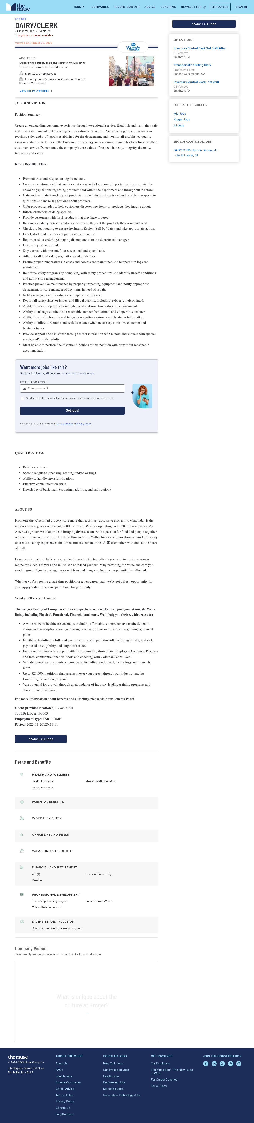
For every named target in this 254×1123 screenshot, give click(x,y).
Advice (150, 7)
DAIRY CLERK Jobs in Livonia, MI (195, 150)
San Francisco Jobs (116, 1069)
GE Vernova (180, 53)
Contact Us (63, 1107)
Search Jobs (64, 1076)
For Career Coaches (164, 1079)
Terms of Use (64, 1095)
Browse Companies (68, 1082)
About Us (62, 1063)
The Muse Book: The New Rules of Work (172, 1071)
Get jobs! (72, 410)
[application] (86, 1002)
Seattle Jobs (111, 1076)
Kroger (20, 19)
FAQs (59, 1069)
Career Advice (65, 1088)
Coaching (168, 7)
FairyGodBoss (65, 1114)
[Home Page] (18, 8)
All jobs (179, 125)
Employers (220, 7)
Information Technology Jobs (121, 1095)
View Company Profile (34, 91)
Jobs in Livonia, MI (186, 155)
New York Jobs (113, 1063)
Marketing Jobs (113, 1088)
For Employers (160, 1063)
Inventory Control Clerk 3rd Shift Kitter (200, 48)
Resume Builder (127, 7)
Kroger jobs (182, 119)
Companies (100, 7)
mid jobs (180, 113)
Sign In (241, 7)
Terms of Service (64, 423)
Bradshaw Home (184, 69)
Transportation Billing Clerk (192, 65)
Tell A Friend (159, 1086)
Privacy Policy (83, 423)
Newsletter (191, 7)
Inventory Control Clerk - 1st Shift (196, 81)
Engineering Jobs (114, 1082)
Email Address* (33, 382)
